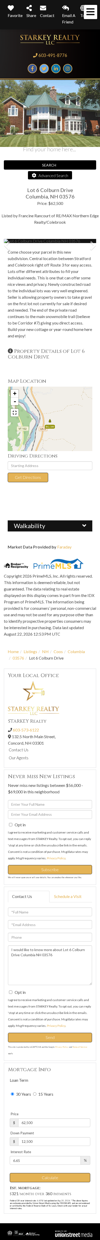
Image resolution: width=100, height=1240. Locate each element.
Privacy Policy (56, 858)
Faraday (64, 546)
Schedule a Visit (68, 896)
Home (13, 651)
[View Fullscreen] (14, 413)
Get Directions (28, 477)
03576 (18, 657)
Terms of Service (80, 1047)
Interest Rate (21, 1152)
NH (45, 651)
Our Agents (18, 757)
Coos (58, 651)
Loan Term (19, 1080)
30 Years (23, 1094)
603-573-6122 (26, 729)
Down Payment (22, 1133)
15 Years (45, 1094)
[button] (23, 241)
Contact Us (18, 749)
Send (50, 1037)
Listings (30, 651)
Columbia (76, 651)
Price (14, 1114)
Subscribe (50, 869)
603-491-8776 (52, 55)
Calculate (50, 1177)
